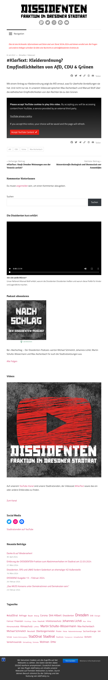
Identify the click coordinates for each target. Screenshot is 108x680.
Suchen (10, 196)
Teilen (98, 76)
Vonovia (36, 642)
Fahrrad (10, 621)
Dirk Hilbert (55, 615)
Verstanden (70, 661)
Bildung (36, 615)
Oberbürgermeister (45, 631)
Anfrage (23, 615)
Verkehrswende (14, 642)
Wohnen (44, 642)
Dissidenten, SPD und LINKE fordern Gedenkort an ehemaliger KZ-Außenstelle (44, 569)
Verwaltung (27, 642)
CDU (16, 149)
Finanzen (18, 621)
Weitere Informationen (90, 661)
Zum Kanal (12, 500)
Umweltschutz (78, 637)
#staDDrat (12, 615)
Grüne (24, 149)
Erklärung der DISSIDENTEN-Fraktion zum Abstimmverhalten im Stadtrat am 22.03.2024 (49, 561)
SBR (99, 631)
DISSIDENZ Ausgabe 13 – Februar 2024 (26, 578)
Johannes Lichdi (72, 621)
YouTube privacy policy (21, 116)
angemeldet (22, 186)
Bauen (30, 615)
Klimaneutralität (13, 626)
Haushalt (41, 621)
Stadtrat (49, 636)
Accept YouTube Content (22, 132)
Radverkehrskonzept (75, 631)
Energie (97, 615)
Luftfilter (36, 627)
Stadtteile (59, 637)
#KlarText (79, 486)
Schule (9, 637)
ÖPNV (53, 642)
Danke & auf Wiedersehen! (19, 553)
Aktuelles (22, 55)
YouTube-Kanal (26, 486)
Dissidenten (68, 615)
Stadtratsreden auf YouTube (20, 529)
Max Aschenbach (36, 149)
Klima (89, 621)
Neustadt (31, 631)
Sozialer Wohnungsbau (20, 637)
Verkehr (88, 636)
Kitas (84, 621)
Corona (44, 615)
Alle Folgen (12, 361)
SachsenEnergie (89, 631)
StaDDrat (35, 636)
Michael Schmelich (16, 631)
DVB (91, 615)
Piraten (59, 631)
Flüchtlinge (27, 621)
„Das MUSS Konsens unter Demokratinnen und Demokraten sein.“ (38, 586)
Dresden (82, 615)
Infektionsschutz (53, 621)
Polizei (65, 631)
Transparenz (68, 637)
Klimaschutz (26, 626)
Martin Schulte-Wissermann (58, 626)
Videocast (31, 55)
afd (10, 149)
